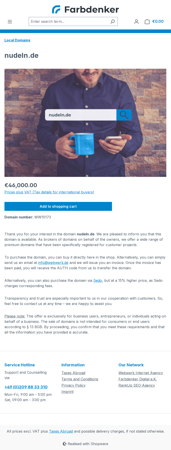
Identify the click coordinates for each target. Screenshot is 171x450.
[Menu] (9, 21)
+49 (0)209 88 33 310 (26, 387)
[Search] (112, 21)
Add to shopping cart (58, 206)
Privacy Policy (73, 385)
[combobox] (68, 21)
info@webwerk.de (53, 262)
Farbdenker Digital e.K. (137, 379)
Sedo (97, 280)
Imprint (67, 391)
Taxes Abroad (73, 373)
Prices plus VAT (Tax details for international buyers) (49, 192)
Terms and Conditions (79, 379)
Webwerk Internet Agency (140, 373)
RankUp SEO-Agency (136, 385)
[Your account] (136, 21)
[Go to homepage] (85, 9)
